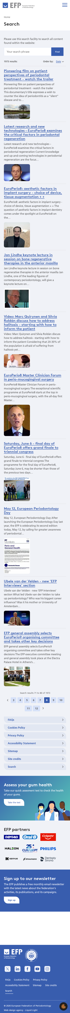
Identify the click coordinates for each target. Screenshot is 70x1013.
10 (60, 700)
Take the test (14, 802)
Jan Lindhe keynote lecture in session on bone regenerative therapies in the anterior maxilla (31, 259)
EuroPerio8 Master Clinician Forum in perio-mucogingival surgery (32, 377)
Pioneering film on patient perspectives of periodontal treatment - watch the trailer (28, 75)
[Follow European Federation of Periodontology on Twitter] (7, 969)
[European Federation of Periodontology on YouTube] (37, 969)
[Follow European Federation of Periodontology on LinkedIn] (17, 969)
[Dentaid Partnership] (12, 837)
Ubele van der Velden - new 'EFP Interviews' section (30, 583)
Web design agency (14, 1010)
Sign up (11, 900)
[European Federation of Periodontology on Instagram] (47, 969)
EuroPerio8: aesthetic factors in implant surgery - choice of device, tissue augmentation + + (33, 192)
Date (58, 61)
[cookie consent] (63, 1006)
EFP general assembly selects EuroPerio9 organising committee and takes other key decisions (31, 637)
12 (36, 708)
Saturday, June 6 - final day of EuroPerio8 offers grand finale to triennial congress (31, 447)
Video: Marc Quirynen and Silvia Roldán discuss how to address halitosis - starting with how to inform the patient (30, 322)
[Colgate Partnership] (48, 837)
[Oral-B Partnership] (30, 837)
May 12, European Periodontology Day (31, 510)
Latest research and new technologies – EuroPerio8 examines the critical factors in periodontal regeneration (33, 132)
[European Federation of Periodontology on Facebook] (27, 969)
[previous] (8, 700)
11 (28, 708)
